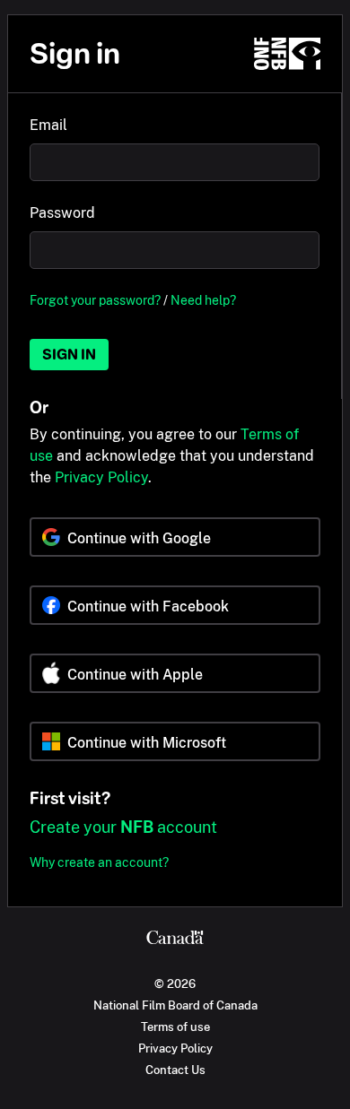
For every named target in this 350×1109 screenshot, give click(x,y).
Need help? (203, 300)
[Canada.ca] (175, 939)
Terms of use (175, 1026)
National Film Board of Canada (175, 1005)
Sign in (69, 354)
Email (48, 125)
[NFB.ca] (287, 54)
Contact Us (175, 1069)
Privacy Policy (101, 477)
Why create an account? (99, 862)
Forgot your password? (95, 300)
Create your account (123, 827)
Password (62, 212)
